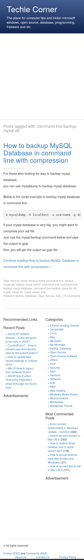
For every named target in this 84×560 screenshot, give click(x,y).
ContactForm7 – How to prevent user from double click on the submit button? (22, 349)
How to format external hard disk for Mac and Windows (62, 458)
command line (50, 284)
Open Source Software (64, 356)
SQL (43, 292)
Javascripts (57, 329)
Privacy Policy (67, 557)
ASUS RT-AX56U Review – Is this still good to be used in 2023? (21, 337)
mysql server (31, 292)
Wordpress (56, 402)
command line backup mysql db (53, 288)
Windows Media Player (64, 394)
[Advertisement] (42, 76)
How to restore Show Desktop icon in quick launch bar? (61, 447)
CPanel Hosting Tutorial (64, 325)
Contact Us (43, 557)
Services (55, 375)
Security (55, 367)
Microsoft (55, 341)
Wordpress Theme (61, 406)
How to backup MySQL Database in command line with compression (37, 152)
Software (55, 379)
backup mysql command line (46, 280)
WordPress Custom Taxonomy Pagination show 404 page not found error (21, 381)
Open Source (46, 296)
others (54, 360)
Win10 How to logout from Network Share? (19, 370)
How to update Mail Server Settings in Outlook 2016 (21, 360)
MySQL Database (26, 296)
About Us (20, 557)
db (75, 288)
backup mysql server (28, 284)
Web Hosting (58, 390)
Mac (52, 337)
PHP (53, 364)
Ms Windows (57, 344)
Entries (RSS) (11, 553)
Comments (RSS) (36, 553)
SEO (53, 371)
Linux (53, 333)
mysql (7, 292)
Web (53, 386)
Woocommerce (59, 398)
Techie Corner (32, 8)
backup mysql (19, 280)
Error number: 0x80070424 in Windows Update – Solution (63, 427)
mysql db (17, 292)
